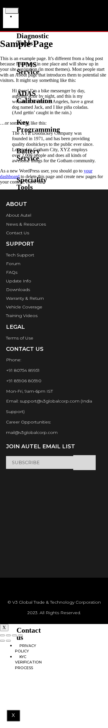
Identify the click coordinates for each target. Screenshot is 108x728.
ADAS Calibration (34, 97)
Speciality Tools (31, 183)
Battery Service (28, 154)
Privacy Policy (25, 648)
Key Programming (38, 125)
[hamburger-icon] (12, 11)
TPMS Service (27, 68)
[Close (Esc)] (2, 635)
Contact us (28, 633)
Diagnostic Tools (32, 39)
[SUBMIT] (84, 462)
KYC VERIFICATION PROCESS (28, 662)
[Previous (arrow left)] (2, 641)
